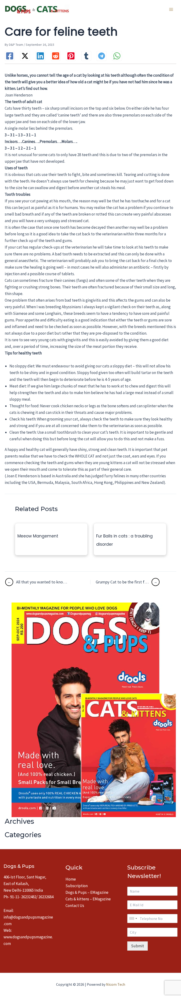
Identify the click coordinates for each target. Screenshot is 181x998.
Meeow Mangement (37, 536)
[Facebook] (10, 56)
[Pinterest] (71, 56)
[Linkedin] (40, 56)
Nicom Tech (115, 984)
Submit (137, 945)
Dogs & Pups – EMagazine (87, 892)
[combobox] (133, 918)
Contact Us (75, 905)
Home (71, 879)
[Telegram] (102, 56)
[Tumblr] (86, 56)
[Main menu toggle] (171, 9)
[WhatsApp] (117, 56)
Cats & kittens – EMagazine (88, 899)
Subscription (77, 885)
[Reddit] (56, 56)
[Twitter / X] (25, 56)
